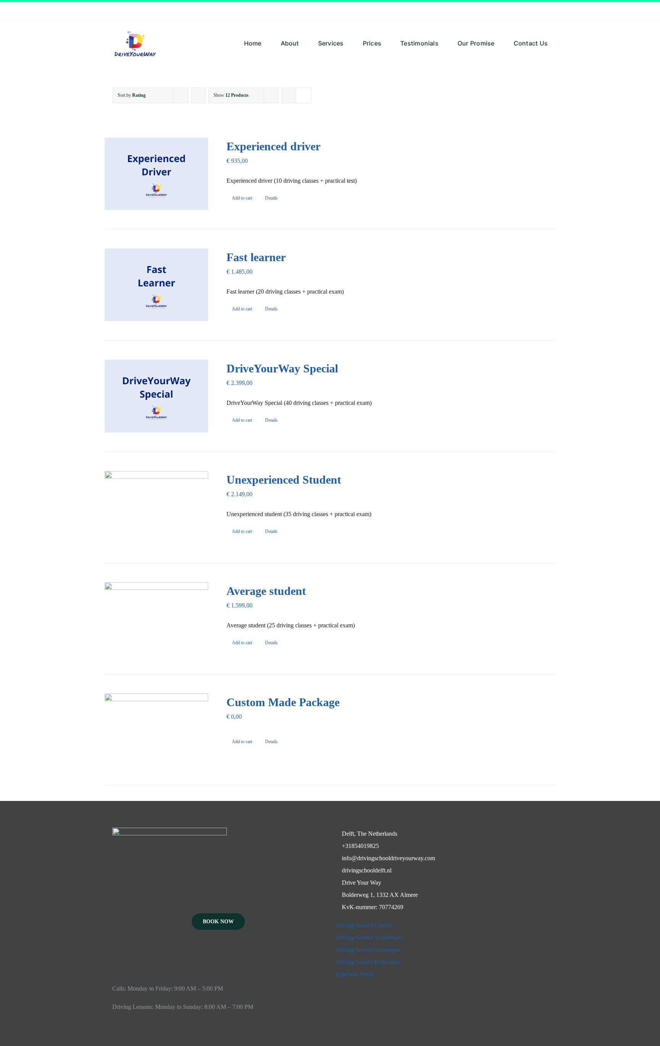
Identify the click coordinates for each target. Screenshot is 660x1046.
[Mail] (228, 955)
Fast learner (256, 257)
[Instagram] (208, 955)
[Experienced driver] (156, 174)
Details (271, 198)
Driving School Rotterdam (368, 962)
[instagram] (545, 11)
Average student (266, 591)
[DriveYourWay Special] (156, 396)
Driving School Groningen (368, 950)
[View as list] (303, 95)
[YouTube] (218, 955)
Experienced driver (273, 146)
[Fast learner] (156, 285)
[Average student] (156, 618)
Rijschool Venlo (355, 974)
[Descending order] (198, 95)
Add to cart (242, 198)
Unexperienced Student (283, 479)
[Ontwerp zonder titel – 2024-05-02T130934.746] (135, 23)
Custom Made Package (283, 702)
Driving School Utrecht (364, 925)
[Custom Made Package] (156, 730)
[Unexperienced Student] (156, 507)
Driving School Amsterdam (369, 937)
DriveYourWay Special (282, 368)
